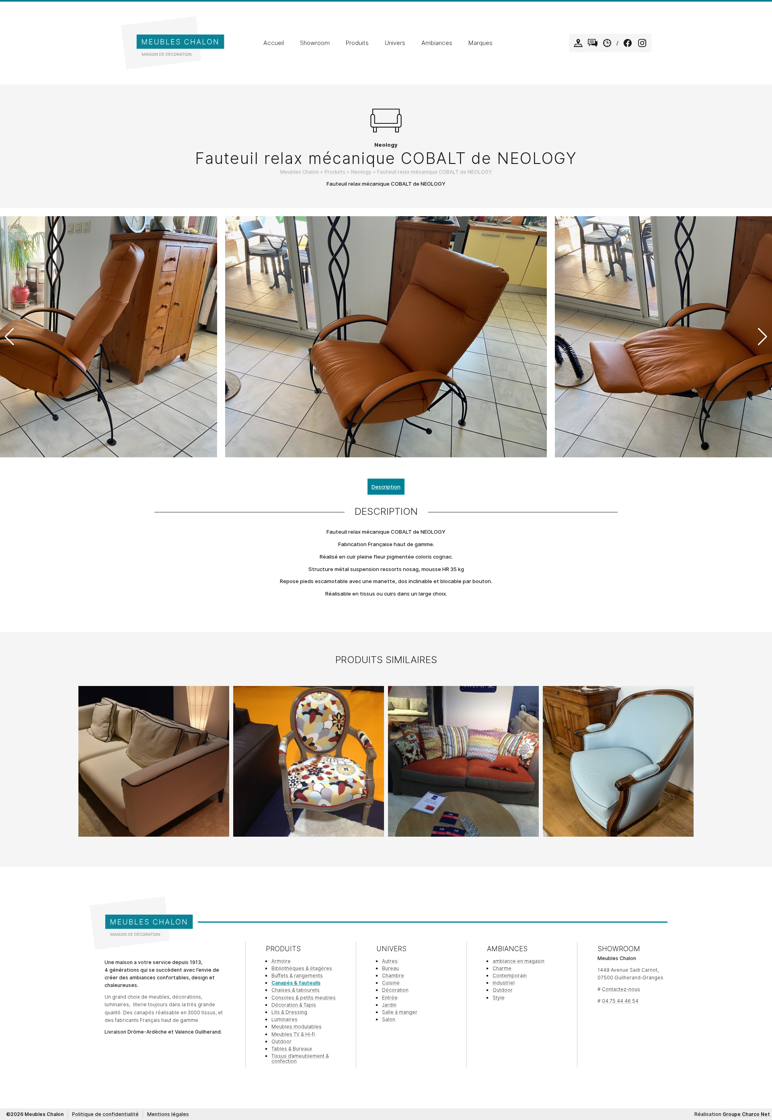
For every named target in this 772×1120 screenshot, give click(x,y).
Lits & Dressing (289, 1012)
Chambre (393, 976)
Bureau (390, 968)
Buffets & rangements (297, 976)
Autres (390, 961)
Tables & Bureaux (291, 1049)
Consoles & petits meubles (303, 998)
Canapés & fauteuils (295, 983)
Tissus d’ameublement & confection (300, 1058)
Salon (388, 1019)
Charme (502, 968)
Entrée (390, 998)
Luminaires (284, 1019)
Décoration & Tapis (293, 1005)
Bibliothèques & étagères (301, 968)
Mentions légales (168, 1114)
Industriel (504, 983)
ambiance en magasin (518, 961)
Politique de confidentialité (105, 1114)
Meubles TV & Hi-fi (293, 1034)
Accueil (273, 43)
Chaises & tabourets (295, 990)
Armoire (281, 961)
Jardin (389, 1005)
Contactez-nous (621, 989)
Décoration (395, 990)
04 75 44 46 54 (620, 1001)
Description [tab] (386, 486)
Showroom (315, 43)
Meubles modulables (296, 1027)
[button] (762, 337)
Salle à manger (399, 1012)
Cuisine (391, 983)
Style (499, 998)
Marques (480, 43)
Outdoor (281, 1041)
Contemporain (510, 976)
